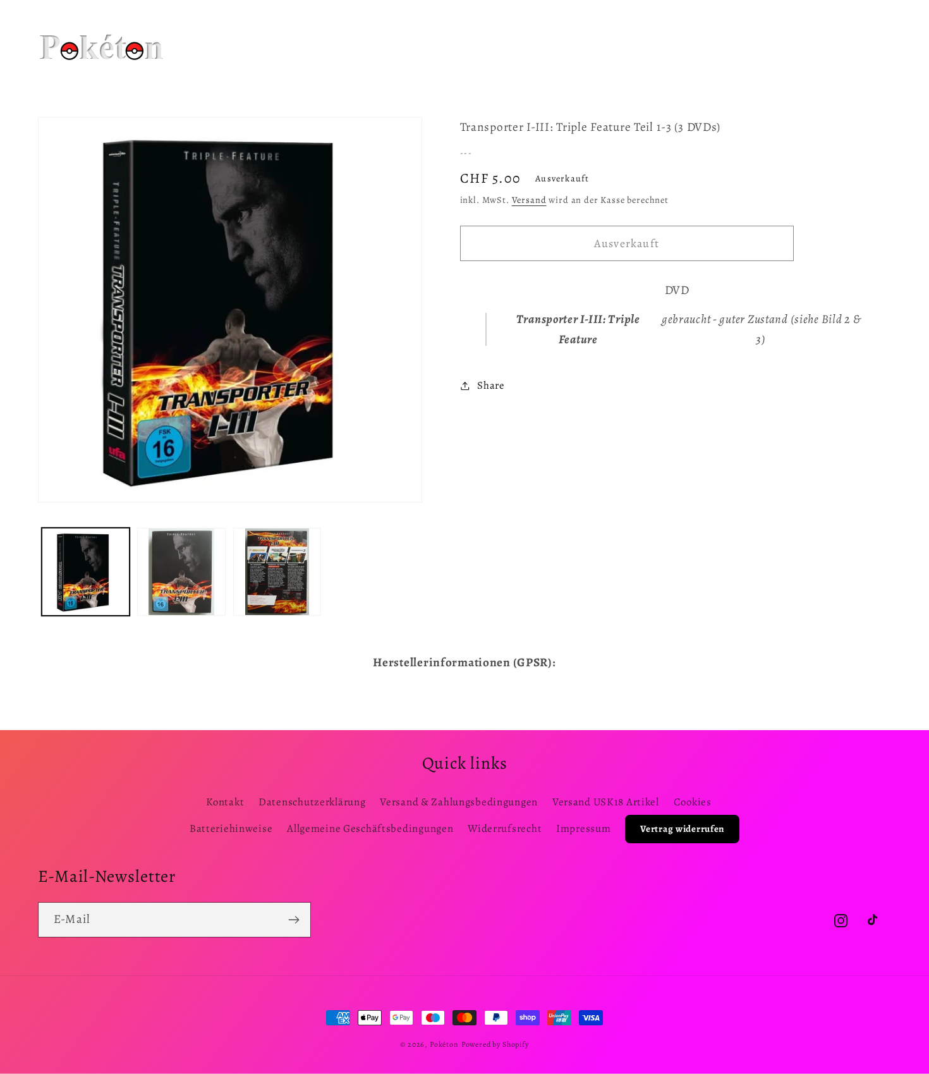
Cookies (693, 802)
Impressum (583, 828)
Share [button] (491, 385)
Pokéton (444, 1044)
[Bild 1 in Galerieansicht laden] (86, 572)
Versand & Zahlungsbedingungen (459, 802)
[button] (348, 31)
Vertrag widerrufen (682, 828)
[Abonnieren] (293, 919)
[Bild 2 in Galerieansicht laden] (181, 572)
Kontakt (225, 802)
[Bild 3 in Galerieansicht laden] (277, 572)
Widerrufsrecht (505, 828)
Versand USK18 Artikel (605, 802)
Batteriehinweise (231, 828)
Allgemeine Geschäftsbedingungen (370, 828)
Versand (529, 199)
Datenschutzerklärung (311, 802)
